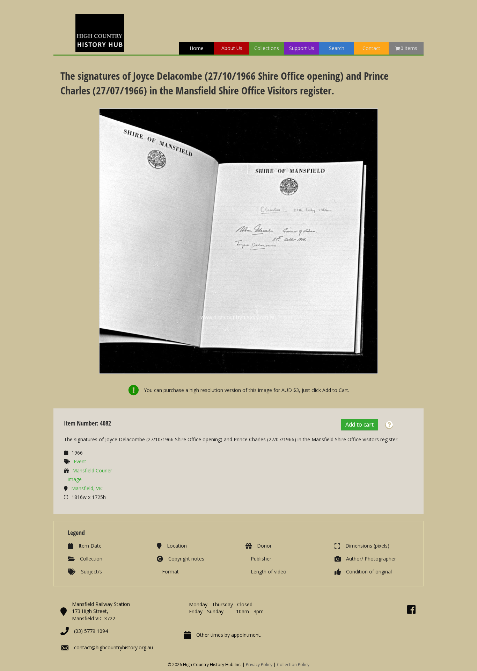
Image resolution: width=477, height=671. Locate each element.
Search (336, 48)
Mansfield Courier (92, 470)
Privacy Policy (259, 665)
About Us (231, 48)
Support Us (301, 48)
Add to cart (359, 424)
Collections (266, 48)
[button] (389, 425)
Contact (371, 48)
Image (74, 479)
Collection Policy (293, 665)
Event (80, 461)
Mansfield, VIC (87, 488)
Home (197, 48)
